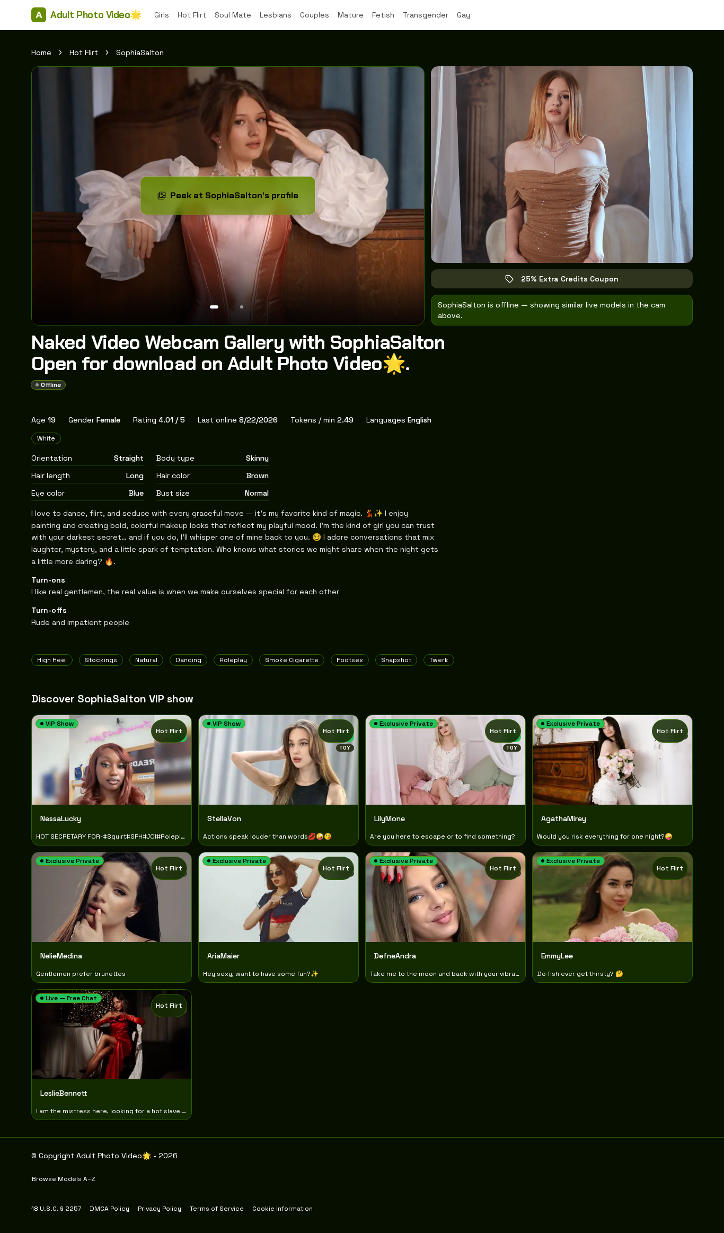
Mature (351, 15)
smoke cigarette (292, 660)
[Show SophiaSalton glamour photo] (241, 307)
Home (41, 52)
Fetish (383, 15)
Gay (463, 15)
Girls (161, 15)
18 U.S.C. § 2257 (56, 1208)
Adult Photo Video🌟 (89, 14)
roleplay (233, 660)
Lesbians (276, 15)
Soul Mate (233, 15)
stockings (101, 660)
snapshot (396, 660)
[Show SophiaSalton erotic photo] (214, 307)
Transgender (425, 15)
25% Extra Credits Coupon (577, 281)
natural (146, 660)
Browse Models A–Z (63, 1179)
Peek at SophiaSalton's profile (238, 198)
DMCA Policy (109, 1208)
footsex (350, 660)
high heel (52, 660)
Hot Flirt (192, 15)
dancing (188, 660)
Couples (314, 15)
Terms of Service (217, 1208)
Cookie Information (282, 1208)
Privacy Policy (159, 1208)
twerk (438, 660)
